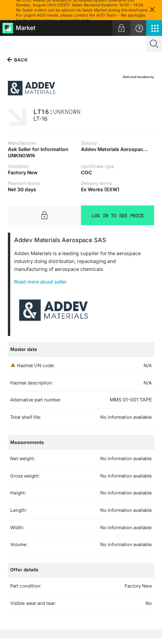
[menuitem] (121, 28)
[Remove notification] (152, 10)
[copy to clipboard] (84, 111)
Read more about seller (40, 282)
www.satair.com (74, 20)
